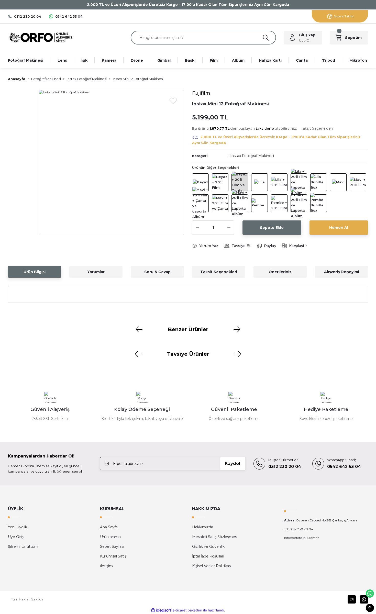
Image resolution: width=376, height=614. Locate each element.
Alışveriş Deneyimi (341, 272)
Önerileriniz (280, 272)
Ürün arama (110, 536)
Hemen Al (338, 227)
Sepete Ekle (272, 227)
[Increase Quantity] (229, 228)
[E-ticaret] (187, 610)
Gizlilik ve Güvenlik (208, 546)
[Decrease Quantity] (197, 228)
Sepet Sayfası (112, 546)
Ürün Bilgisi (35, 272)
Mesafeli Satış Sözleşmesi (215, 536)
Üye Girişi (16, 536)
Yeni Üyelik (17, 527)
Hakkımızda (202, 527)
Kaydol (232, 463)
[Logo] (40, 37)
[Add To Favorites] (173, 100)
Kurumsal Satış (113, 556)
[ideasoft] (161, 610)
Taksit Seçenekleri (218, 272)
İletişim (106, 566)
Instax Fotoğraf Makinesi (252, 155)
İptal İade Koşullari (208, 556)
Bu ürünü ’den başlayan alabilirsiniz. (262, 128)
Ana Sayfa (109, 527)
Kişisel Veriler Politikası (211, 566)
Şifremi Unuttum (23, 546)
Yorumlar (96, 272)
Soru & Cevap (157, 272)
